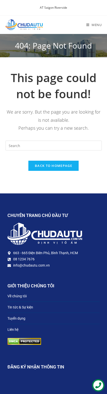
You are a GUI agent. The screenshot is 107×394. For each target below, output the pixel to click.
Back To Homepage (53, 165)
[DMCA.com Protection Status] (24, 340)
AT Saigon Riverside (53, 7)
